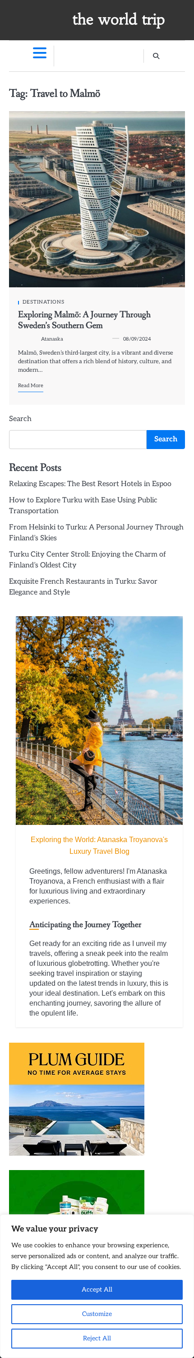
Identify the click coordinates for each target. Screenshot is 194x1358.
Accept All (97, 1289)
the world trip (119, 19)
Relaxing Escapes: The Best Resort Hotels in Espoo (90, 484)
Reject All (97, 1338)
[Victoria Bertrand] (99, 720)
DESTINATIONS (44, 302)
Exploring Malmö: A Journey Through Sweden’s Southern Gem (84, 320)
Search (20, 419)
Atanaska (52, 339)
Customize (97, 1314)
